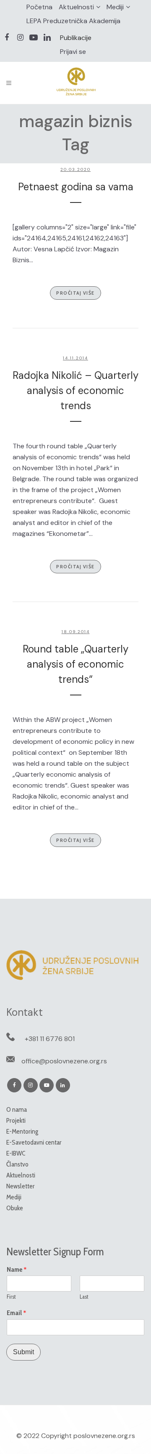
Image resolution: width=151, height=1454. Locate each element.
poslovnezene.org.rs (104, 1435)
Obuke (14, 1208)
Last (84, 1296)
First (11, 1296)
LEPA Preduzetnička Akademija (73, 20)
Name (17, 1269)
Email (16, 1313)
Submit (23, 1351)
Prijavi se (73, 51)
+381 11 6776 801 (50, 1038)
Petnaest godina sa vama (75, 186)
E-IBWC (15, 1153)
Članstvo (17, 1164)
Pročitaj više (75, 293)
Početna (39, 7)
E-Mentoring (22, 1131)
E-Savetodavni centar (34, 1142)
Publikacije (75, 37)
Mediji (115, 7)
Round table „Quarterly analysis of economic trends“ (75, 664)
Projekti (16, 1120)
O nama (16, 1109)
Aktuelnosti (76, 7)
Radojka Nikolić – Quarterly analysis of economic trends (75, 390)
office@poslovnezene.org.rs (64, 1061)
